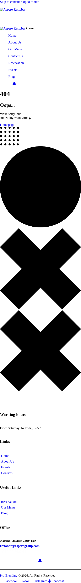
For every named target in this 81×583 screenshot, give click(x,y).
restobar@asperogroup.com (19, 546)
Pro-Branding (8, 575)
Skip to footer (29, 2)
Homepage (7, 125)
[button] (37, 18)
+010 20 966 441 (14, 552)
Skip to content (10, 2)
